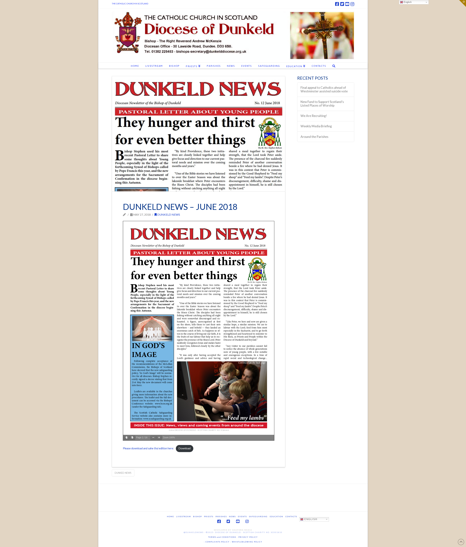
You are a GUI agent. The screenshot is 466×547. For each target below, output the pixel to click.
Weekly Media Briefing (316, 126)
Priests (208, 516)
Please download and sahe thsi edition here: (148, 448)
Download (184, 448)
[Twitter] (342, 4)
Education (276, 516)
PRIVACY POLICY (248, 537)
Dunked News (123, 472)
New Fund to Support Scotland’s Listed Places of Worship (322, 103)
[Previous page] (126, 438)
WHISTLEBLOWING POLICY (246, 542)
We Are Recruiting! (314, 116)
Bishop (197, 516)
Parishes (221, 516)
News (232, 516)
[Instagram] (352, 4)
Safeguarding (258, 516)
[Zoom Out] (153, 438)
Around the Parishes (314, 137)
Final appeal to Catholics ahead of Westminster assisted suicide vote (324, 89)
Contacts (291, 516)
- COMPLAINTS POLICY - (217, 542)
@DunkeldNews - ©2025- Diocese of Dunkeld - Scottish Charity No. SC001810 (233, 532)
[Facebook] (337, 4)
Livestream (183, 516)
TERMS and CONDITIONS (222, 537)
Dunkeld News (168, 214)
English (310, 519)
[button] (462, 3)
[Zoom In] (159, 438)
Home (170, 516)
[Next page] (132, 438)
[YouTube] (347, 4)
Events (242, 516)
